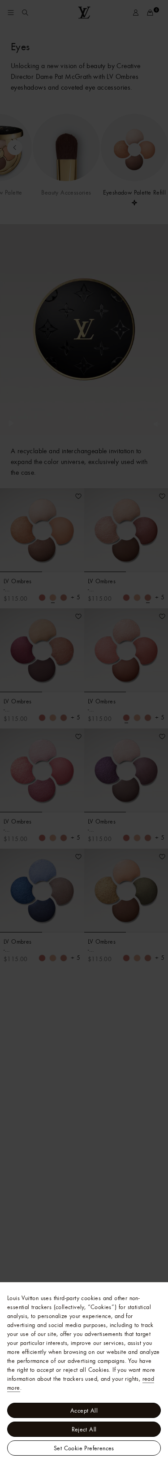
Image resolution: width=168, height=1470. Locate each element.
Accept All (84, 1410)
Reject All (84, 1429)
